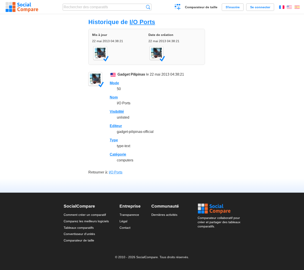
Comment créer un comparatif (85, 214)
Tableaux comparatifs (79, 227)
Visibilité (117, 111)
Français (281, 7)
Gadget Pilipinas (131, 74)
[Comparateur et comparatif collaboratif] (22, 7)
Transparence (129, 214)
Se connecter (260, 7)
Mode (114, 83)
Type (114, 140)
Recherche (148, 7)
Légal (123, 221)
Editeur (116, 126)
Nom (114, 97)
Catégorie (118, 154)
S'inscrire (233, 7)
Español (297, 7)
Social (219, 208)
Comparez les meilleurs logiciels (86, 221)
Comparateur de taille (201, 7)
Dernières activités (164, 214)
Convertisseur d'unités (79, 234)
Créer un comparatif (178, 7)
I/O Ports (142, 22)
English (289, 7)
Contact (125, 227)
